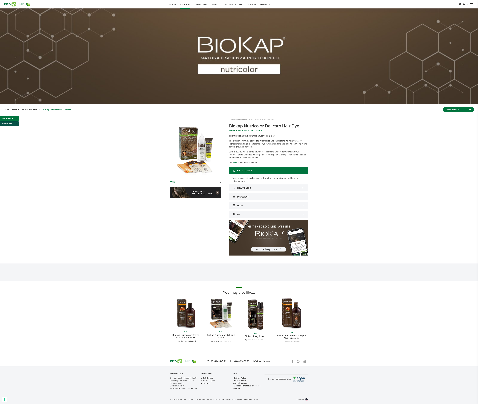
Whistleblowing (240, 383)
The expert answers (233, 4)
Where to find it (452, 110)
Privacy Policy (240, 378)
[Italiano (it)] (467, 4)
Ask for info (7, 124)
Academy (251, 4)
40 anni (173, 4)
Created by (300, 399)
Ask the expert (209, 380)
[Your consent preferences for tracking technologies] (4, 399)
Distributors (200, 4)
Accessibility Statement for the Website (247, 387)
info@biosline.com (261, 361)
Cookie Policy (240, 380)
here (235, 162)
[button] (315, 317)
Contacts (265, 4)
